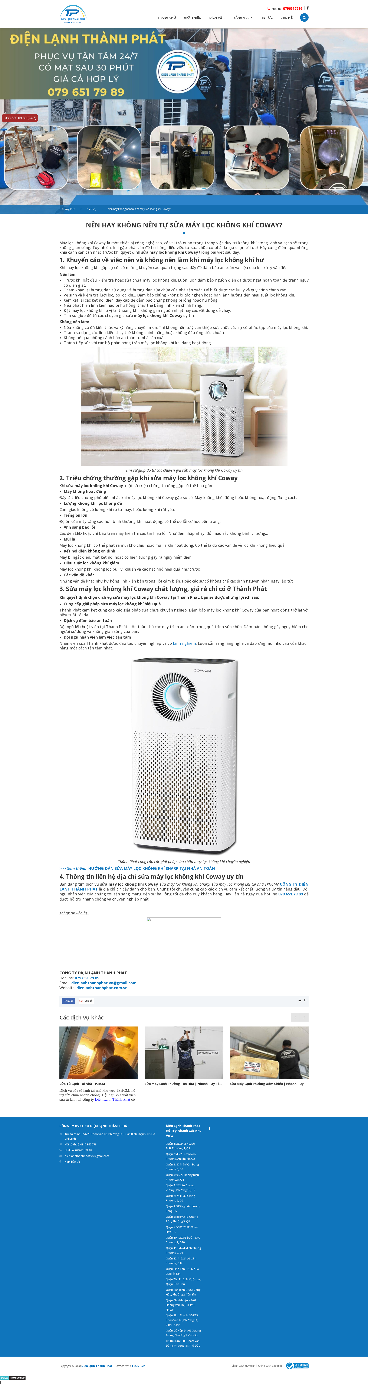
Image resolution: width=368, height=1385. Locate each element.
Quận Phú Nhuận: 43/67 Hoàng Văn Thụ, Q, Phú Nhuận (181, 1304)
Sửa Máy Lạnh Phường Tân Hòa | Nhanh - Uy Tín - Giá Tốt (98, 1083)
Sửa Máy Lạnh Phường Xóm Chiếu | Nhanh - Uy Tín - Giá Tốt (184, 1083)
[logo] (73, 14)
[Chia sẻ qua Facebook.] (69, 1001)
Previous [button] (295, 1017)
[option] (184, 121)
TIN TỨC (266, 17)
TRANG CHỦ (167, 17)
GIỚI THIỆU (192, 17)
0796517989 (292, 8)
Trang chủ (68, 209)
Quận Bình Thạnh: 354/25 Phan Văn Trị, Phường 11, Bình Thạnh (182, 1320)
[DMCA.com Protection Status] (13, 1377)
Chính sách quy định (243, 1366)
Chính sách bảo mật (270, 1366)
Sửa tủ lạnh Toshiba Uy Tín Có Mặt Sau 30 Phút (267, 1083)
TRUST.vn (138, 1366)
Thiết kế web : (123, 1366)
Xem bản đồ (72, 1162)
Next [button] (304, 1017)
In (305, 1000)
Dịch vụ (91, 209)
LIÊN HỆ (287, 17)
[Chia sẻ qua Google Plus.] (86, 1001)
